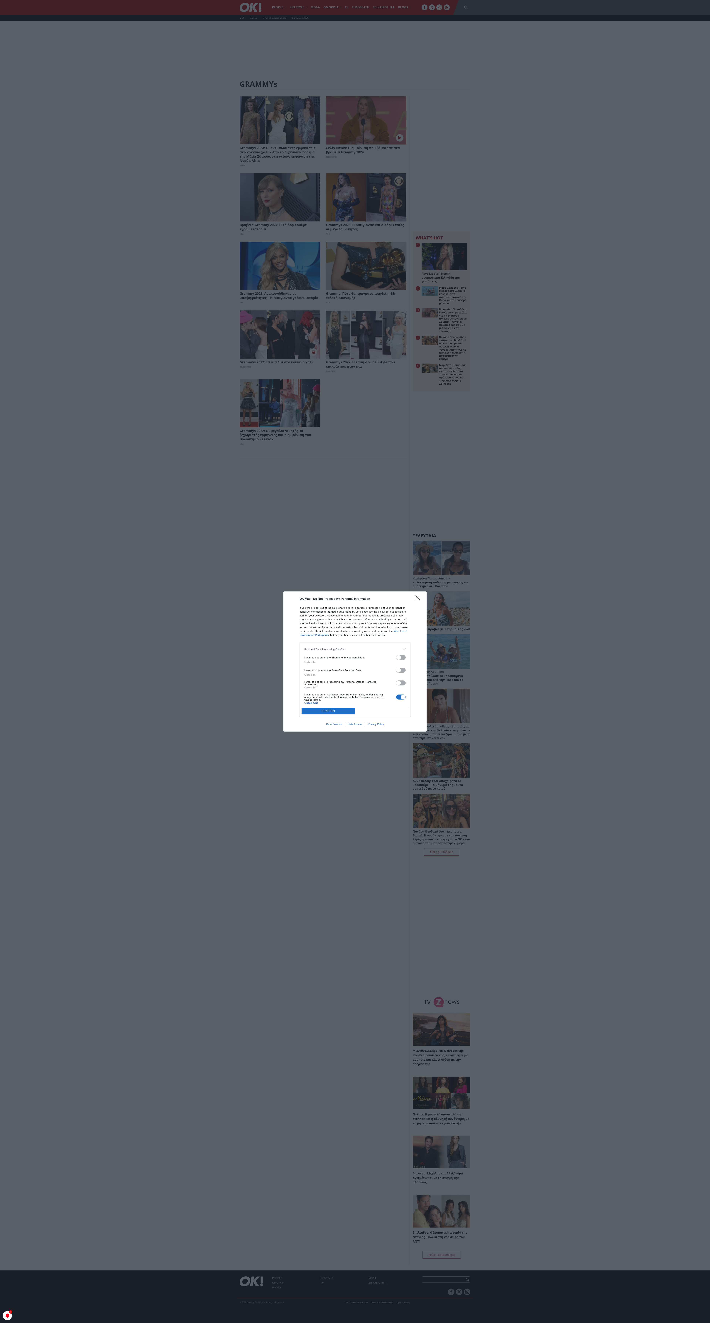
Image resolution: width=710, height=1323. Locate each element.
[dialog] (355, 661)
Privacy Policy (376, 724)
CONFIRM (328, 711)
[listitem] (355, 649)
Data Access (355, 724)
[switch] (401, 657)
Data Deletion (334, 724)
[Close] (418, 599)
